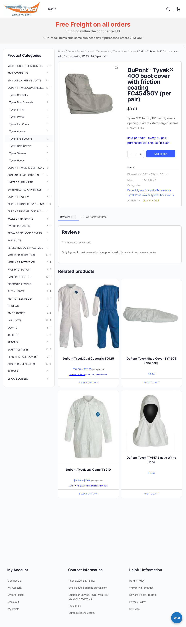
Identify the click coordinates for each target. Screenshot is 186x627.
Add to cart (160, 153)
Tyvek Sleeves (17, 153)
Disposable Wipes (19, 284)
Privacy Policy (137, 601)
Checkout (13, 601)
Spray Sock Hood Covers (24, 233)
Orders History (16, 594)
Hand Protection (19, 276)
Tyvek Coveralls (18, 95)
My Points (13, 608)
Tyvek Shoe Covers (124, 51)
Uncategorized (17, 378)
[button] (116, 67)
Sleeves (12, 371)
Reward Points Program (143, 594)
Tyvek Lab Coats (19, 124)
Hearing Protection (21, 262)
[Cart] (178, 9)
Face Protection (18, 269)
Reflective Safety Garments (26, 247)
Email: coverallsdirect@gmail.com (88, 587)
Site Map (134, 608)
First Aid (13, 305)
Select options (88, 382)
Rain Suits (14, 240)
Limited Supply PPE (20, 182)
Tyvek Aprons (17, 131)
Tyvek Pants (16, 116)
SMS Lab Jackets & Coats (24, 80)
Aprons (12, 342)
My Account (15, 587)
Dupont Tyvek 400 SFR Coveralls (29, 167)
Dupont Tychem (18, 196)
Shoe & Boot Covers (21, 364)
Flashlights (15, 291)
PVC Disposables (18, 225)
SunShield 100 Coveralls (24, 189)
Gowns (12, 327)
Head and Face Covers (22, 356)
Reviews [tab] (67, 216)
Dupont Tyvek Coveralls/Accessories (89, 51)
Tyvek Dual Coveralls (21, 102)
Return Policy (136, 580)
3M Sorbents (16, 313)
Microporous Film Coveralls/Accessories (30, 65)
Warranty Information (141, 587)
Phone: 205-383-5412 (82, 580)
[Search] (168, 9)
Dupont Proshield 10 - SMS (25, 204)
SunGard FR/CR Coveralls (25, 175)
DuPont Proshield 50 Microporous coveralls (30, 211)
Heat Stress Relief (19, 298)
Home (61, 51)
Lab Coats (14, 320)
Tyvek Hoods (17, 160)
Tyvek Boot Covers (138, 195)
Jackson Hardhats (20, 218)
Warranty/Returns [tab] (96, 216)
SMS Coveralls (17, 73)
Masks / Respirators (21, 255)
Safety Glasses (18, 349)
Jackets (13, 334)
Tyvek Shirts (16, 109)
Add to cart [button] (151, 382)
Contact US (14, 580)
